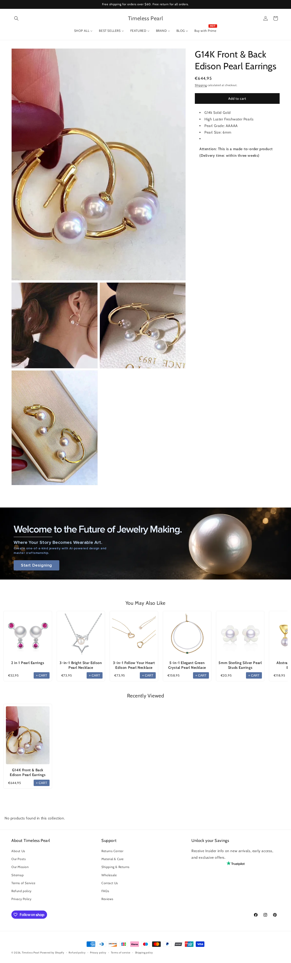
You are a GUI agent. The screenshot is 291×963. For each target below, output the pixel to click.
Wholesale (109, 875)
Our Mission (20, 867)
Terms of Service (23, 883)
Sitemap (17, 875)
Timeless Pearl (31, 952)
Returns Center (112, 851)
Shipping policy (144, 952)
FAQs (105, 891)
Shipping (201, 85)
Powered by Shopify (52, 952)
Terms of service (120, 952)
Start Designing (36, 565)
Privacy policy (98, 952)
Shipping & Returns (115, 867)
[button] (16, 18)
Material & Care (112, 859)
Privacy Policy (21, 899)
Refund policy (21, 891)
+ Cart (41, 675)
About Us (18, 851)
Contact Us (109, 883)
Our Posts (18, 859)
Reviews (107, 899)
